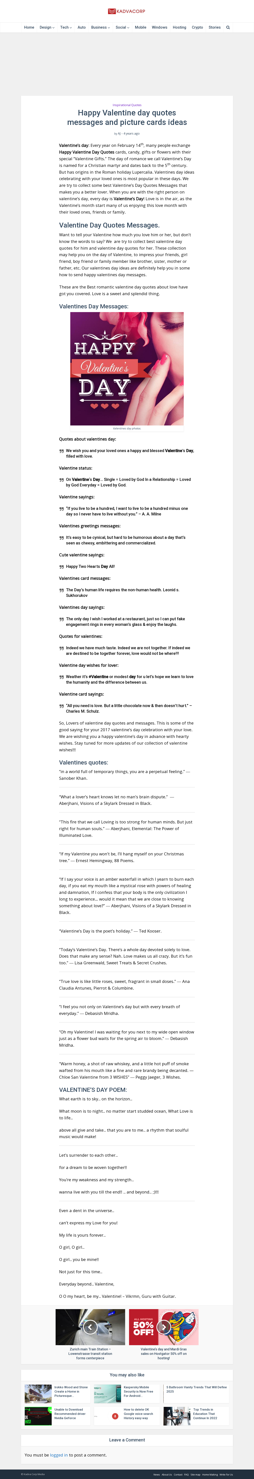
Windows (159, 27)
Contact (178, 1474)
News (157, 1474)
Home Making (210, 1474)
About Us (167, 1474)
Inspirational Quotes (127, 105)
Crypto (197, 27)
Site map (195, 1474)
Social (121, 27)
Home (29, 27)
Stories (215, 27)
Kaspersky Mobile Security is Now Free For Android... (138, 1391)
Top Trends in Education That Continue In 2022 (205, 1414)
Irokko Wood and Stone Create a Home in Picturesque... (71, 1391)
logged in (59, 1455)
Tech (64, 27)
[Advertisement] (127, 64)
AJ (119, 134)
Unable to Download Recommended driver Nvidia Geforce (70, 1414)
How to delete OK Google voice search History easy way (138, 1414)
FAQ (186, 1474)
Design (45, 27)
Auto (82, 27)
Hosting (179, 27)
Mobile (140, 27)
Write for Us (226, 1474)
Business (99, 27)
